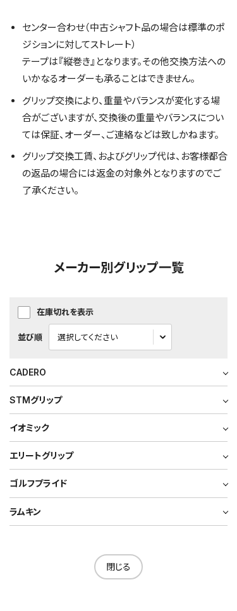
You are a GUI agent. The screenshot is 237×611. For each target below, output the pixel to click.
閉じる (118, 566)
